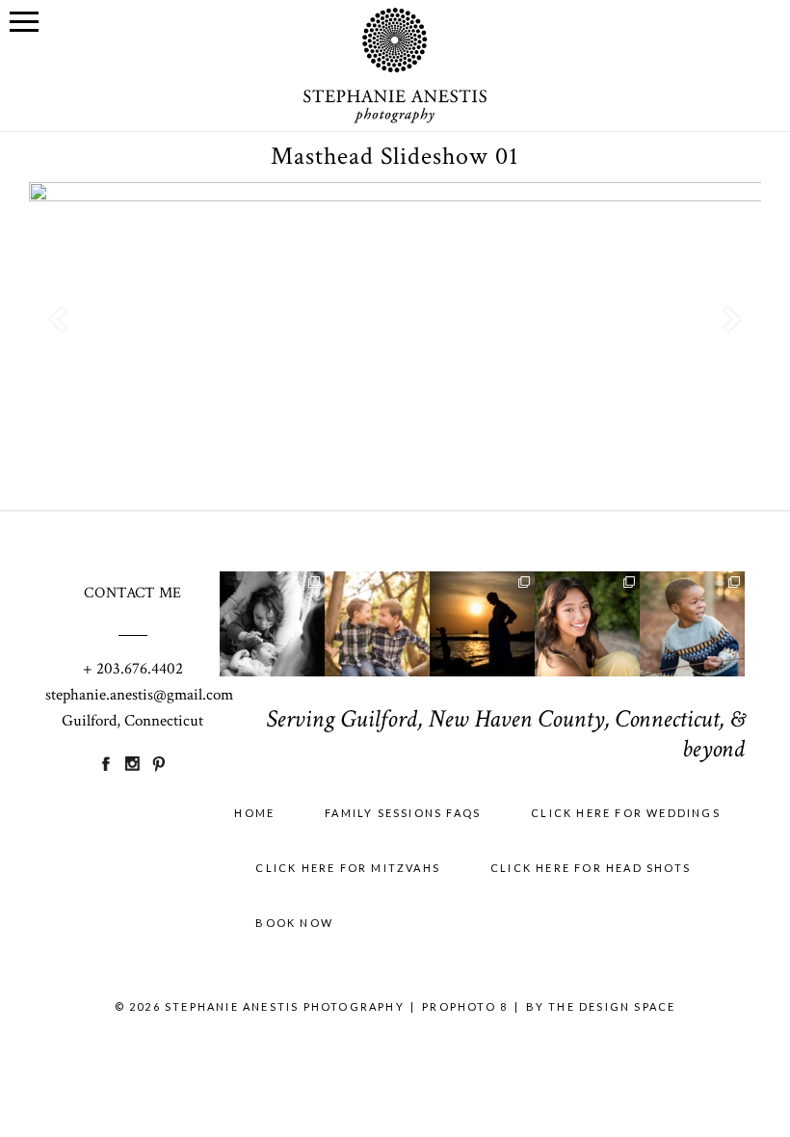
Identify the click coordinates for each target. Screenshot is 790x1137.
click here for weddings (626, 812)
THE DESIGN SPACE (611, 1006)
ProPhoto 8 (465, 1006)
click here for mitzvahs (347, 867)
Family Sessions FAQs (403, 812)
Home (254, 812)
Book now (294, 922)
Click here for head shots (590, 867)
